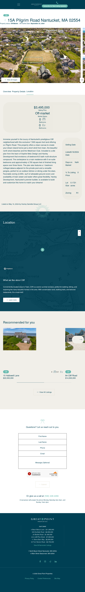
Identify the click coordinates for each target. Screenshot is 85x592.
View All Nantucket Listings (42, 545)
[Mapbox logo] (8, 268)
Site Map (57, 578)
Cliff (6, 15)
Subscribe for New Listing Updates (54, 6)
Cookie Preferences (44, 578)
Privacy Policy (29, 578)
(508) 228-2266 (51, 495)
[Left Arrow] (75, 339)
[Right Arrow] (80, 339)
